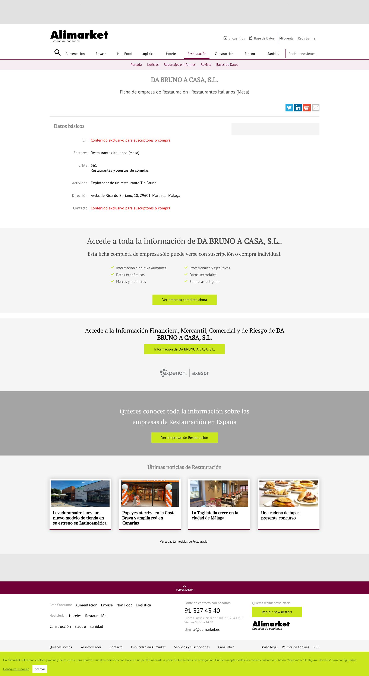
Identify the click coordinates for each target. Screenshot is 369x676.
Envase (101, 53)
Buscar (58, 52)
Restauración (196, 53)
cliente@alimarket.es (202, 629)
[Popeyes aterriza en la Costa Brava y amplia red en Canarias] (150, 504)
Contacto (116, 647)
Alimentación (75, 53)
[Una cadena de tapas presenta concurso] (288, 504)
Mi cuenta (286, 38)
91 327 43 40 (202, 610)
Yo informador (91, 647)
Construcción (224, 53)
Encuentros (236, 38)
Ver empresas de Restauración (184, 437)
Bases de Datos (227, 64)
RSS (316, 647)
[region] (184, 664)
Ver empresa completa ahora (184, 299)
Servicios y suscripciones (192, 647)
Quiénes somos (61, 647)
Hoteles (171, 53)
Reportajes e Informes (180, 64)
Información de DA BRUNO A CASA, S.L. (184, 349)
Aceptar (40, 669)
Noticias (153, 64)
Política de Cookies (295, 647)
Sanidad (273, 53)
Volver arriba (184, 589)
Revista (206, 64)
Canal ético (226, 647)
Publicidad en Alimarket (148, 647)
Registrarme (306, 38)
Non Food (124, 53)
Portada (136, 64)
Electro (250, 53)
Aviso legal (270, 647)
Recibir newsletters (302, 53)
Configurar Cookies (16, 669)
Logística (148, 53)
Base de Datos (264, 38)
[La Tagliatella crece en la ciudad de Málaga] (219, 504)
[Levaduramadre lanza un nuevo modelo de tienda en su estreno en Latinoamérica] (80, 504)
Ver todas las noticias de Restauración (184, 541)
